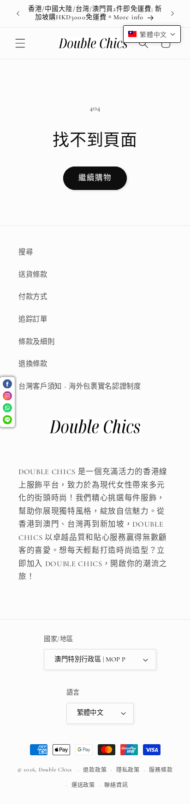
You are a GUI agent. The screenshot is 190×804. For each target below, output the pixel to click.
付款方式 (33, 297)
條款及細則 (36, 342)
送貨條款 (33, 274)
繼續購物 (95, 178)
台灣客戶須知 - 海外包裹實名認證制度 (79, 386)
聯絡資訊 (116, 785)
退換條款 (33, 364)
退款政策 (95, 770)
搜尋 (25, 252)
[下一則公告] (172, 13)
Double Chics (55, 770)
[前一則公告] (18, 13)
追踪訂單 (33, 319)
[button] (20, 43)
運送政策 (83, 785)
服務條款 (160, 770)
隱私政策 (128, 770)
